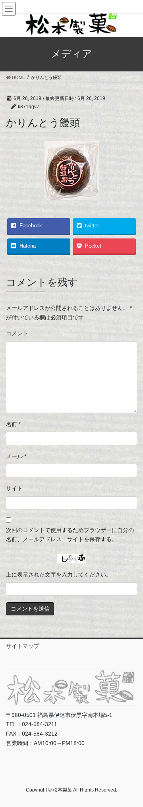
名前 (13, 424)
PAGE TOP (131, 776)
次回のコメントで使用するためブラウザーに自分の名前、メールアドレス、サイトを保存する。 (70, 535)
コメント (17, 333)
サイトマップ (22, 646)
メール (16, 456)
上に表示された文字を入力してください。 (59, 574)
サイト (14, 488)
